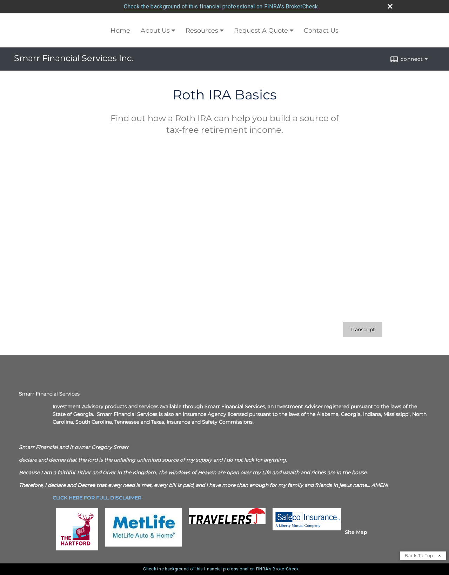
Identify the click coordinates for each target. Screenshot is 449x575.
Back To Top (420, 555)
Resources (202, 30)
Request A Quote (261, 30)
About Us (155, 30)
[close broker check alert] (390, 6)
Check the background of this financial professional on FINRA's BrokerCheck (221, 6)
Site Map (356, 532)
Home (120, 30)
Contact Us (321, 30)
